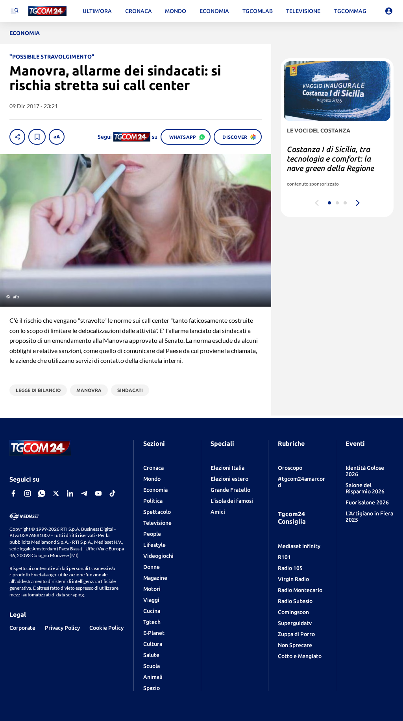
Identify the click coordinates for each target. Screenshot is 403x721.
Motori (152, 589)
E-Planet (154, 633)
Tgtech (152, 622)
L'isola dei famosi (232, 501)
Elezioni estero (229, 479)
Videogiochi (158, 556)
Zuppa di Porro (296, 634)
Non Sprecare (295, 645)
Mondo (152, 479)
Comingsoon (293, 612)
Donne (151, 567)
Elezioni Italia (227, 468)
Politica (153, 501)
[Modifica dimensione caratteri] (57, 137)
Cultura (152, 644)
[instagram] (27, 493)
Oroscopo (290, 468)
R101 (284, 557)
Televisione (157, 523)
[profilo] (389, 11)
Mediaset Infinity (299, 546)
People (152, 534)
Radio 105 (290, 568)
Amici (218, 512)
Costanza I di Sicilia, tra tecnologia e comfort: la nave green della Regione (330, 159)
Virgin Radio (293, 579)
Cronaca (153, 468)
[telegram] (84, 493)
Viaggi (151, 600)
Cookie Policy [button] (106, 628)
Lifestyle (154, 545)
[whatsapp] (42, 493)
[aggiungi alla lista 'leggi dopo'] (37, 137)
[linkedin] (70, 493)
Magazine (155, 578)
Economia (155, 490)
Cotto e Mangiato (300, 656)
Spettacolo (157, 512)
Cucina (151, 611)
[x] (56, 493)
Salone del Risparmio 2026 (365, 488)
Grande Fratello (230, 490)
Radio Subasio (295, 601)
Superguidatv (295, 623)
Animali (153, 677)
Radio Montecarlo (300, 590)
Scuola (151, 666)
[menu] (14, 11)
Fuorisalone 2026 (367, 502)
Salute (151, 655)
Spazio (151, 688)
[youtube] (98, 493)
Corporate (22, 628)
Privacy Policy (62, 628)
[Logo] (47, 11)
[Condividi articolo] (17, 137)
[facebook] (13, 493)
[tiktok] (112, 493)
